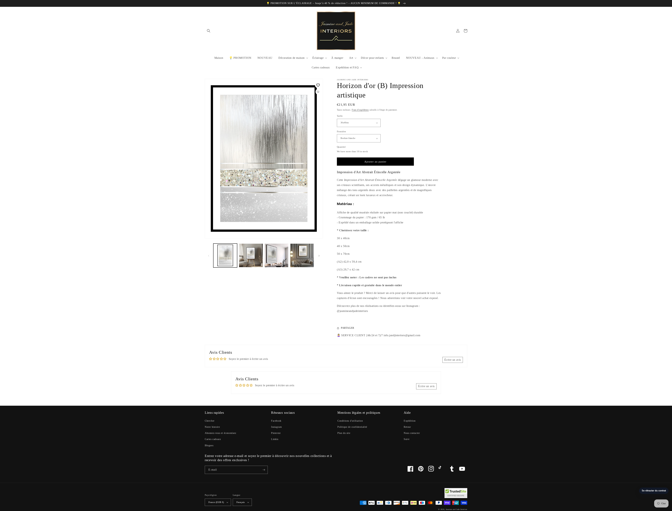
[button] (208, 31)
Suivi (407, 439)
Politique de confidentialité (352, 427)
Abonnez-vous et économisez (220, 433)
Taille (340, 116)
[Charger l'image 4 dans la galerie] (302, 255)
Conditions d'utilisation (350, 421)
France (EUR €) (216, 502)
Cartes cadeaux (213, 439)
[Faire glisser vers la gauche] (208, 255)
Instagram (276, 427)
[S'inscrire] (264, 470)
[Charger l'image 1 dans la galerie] (225, 255)
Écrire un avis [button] (452, 359)
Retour (407, 427)
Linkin (274, 439)
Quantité (341, 147)
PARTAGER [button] (347, 328)
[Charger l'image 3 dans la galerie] (276, 255)
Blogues (209, 445)
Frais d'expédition (360, 110)
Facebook (276, 421)
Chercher (210, 421)
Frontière (341, 131)
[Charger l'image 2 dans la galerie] (251, 255)
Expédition (410, 421)
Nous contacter (412, 433)
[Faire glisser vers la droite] (319, 255)
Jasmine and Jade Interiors (456, 509)
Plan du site (343, 433)
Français (240, 502)
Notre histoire (212, 427)
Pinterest (276, 433)
